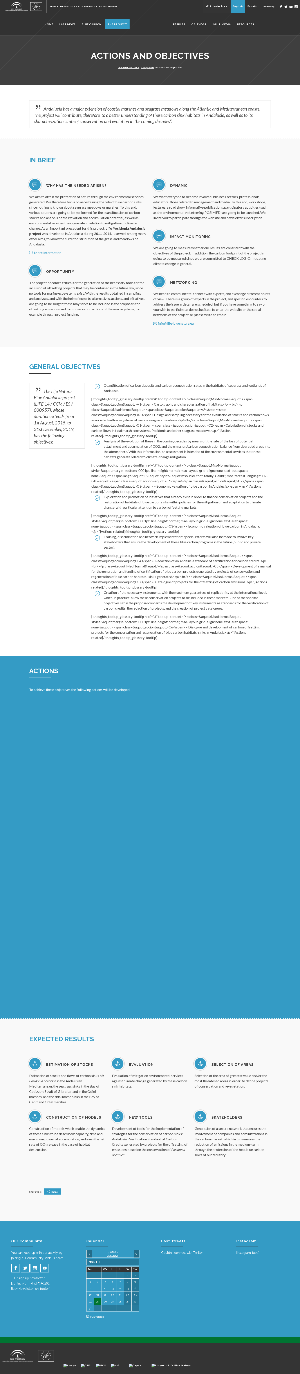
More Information (47, 252)
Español (253, 6)
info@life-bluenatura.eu (176, 323)
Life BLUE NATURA (128, 67)
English (238, 6)
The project (147, 67)
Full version (97, 1316)
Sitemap (269, 6)
